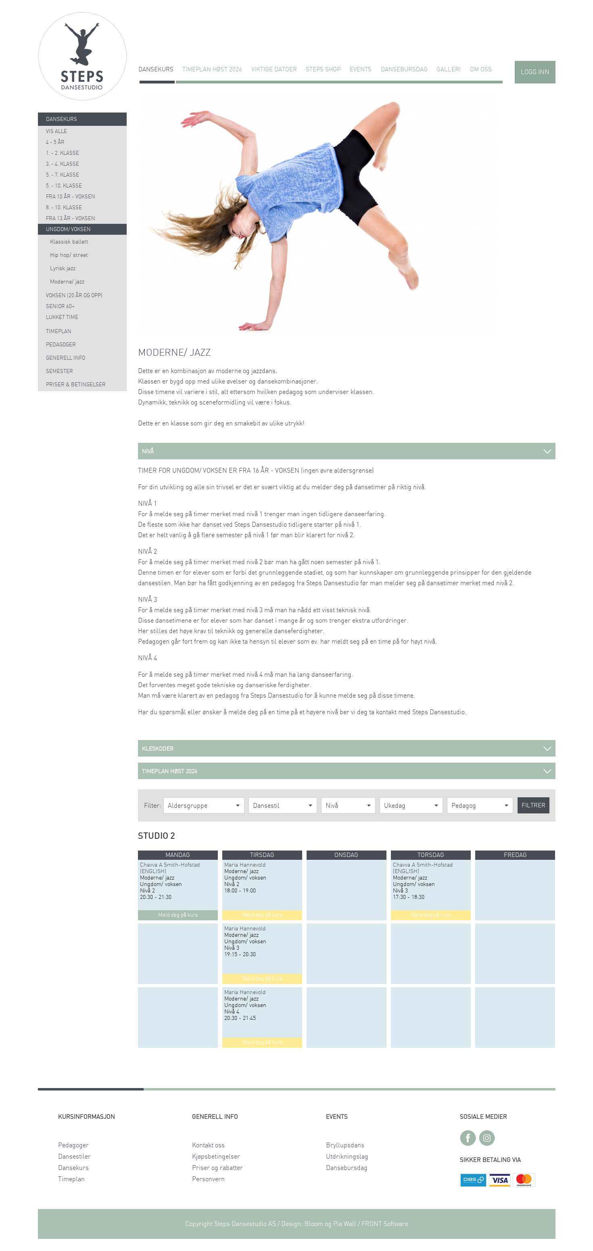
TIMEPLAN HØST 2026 (212, 70)
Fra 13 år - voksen (70, 218)
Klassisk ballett (69, 242)
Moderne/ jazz (67, 282)
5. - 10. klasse (64, 186)
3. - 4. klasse (62, 164)
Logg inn (535, 72)
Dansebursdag (404, 70)
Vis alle (56, 131)
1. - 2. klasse (62, 153)
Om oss (481, 70)
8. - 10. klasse (64, 208)
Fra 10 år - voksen (70, 197)
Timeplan (58, 331)
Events (361, 70)
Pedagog (463, 806)
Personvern (208, 1179)
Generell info (65, 358)
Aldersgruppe (187, 806)
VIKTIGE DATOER (274, 70)
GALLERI (448, 70)
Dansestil (266, 806)
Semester (59, 371)
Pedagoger (61, 345)
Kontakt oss (208, 1145)
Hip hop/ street (69, 255)
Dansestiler (74, 1156)
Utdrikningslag (347, 1156)
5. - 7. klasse (62, 175)
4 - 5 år (55, 142)
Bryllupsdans (345, 1145)
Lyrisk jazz (62, 268)
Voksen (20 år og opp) (74, 295)
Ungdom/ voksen (68, 229)
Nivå (332, 806)
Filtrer (533, 806)
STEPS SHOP (323, 70)
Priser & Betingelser (76, 385)
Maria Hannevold (245, 865)
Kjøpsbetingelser (216, 1156)
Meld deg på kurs (178, 915)
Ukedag (394, 806)
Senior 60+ (60, 306)
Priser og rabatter (217, 1168)
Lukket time (62, 317)
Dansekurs (155, 70)
